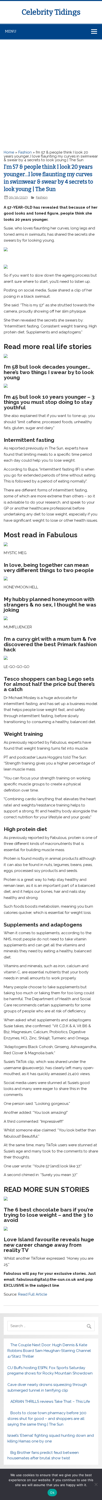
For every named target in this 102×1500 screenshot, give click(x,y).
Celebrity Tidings (51, 12)
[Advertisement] (51, 93)
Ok (52, 1493)
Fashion (25, 152)
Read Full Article (32, 1294)
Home (9, 152)
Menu (10, 31)
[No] (95, 1484)
